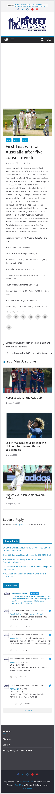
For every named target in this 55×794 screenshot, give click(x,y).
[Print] (9, 327)
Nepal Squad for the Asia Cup (24, 397)
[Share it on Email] (45, 316)
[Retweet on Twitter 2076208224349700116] (16, 650)
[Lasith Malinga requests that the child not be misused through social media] (27, 414)
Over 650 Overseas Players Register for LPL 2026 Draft (27, 555)
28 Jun (43, 685)
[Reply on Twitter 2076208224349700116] (11, 650)
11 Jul (43, 659)
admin (28, 163)
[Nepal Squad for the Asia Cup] (27, 369)
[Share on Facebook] (9, 316)
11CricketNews (17, 610)
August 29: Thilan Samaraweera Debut (25, 496)
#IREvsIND (14, 689)
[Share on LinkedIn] (30, 316)
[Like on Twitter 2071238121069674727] (21, 704)
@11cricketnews (32, 610)
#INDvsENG (15, 662)
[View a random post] (49, 40)
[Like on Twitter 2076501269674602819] (22, 626)
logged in (20, 524)
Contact (6, 745)
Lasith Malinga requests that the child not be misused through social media (26, 446)
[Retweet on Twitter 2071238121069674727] (16, 704)
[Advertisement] (27, 79)
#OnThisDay (15, 614)
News (8, 140)
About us (7, 739)
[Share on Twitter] (16, 316)
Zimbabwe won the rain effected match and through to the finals (28, 344)
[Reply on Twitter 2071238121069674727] (11, 704)
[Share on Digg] (37, 316)
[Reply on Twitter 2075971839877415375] (11, 677)
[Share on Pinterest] (23, 316)
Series (25, 140)
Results (16, 140)
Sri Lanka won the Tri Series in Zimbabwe (28, 353)
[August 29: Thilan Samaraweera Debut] (27, 466)
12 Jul (43, 634)
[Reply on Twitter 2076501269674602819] (11, 626)
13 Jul (43, 610)
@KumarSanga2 (36, 614)
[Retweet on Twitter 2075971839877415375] (16, 677)
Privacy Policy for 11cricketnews (17, 750)
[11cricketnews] (6, 40)
